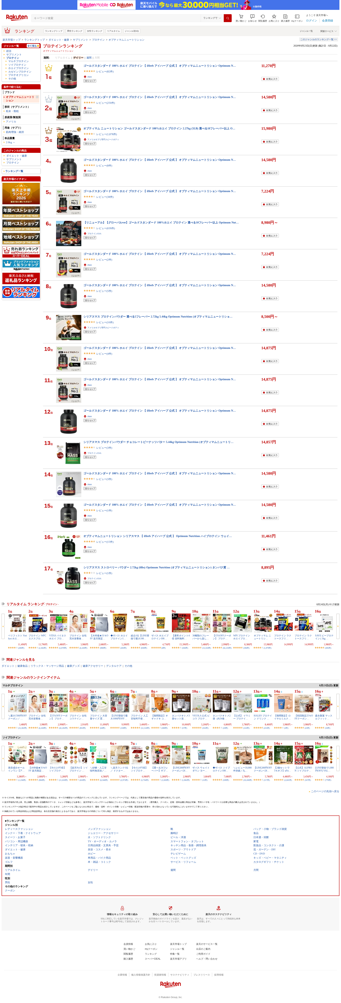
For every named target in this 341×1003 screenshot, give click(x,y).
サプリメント (80, 39)
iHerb (89, 77)
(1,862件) (186, 780)
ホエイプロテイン (18, 68)
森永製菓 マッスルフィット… (323, 717)
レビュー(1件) (104, 510)
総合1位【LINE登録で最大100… (140, 637)
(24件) (225, 728)
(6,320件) (83, 648)
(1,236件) (22, 780)
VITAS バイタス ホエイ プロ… (57, 637)
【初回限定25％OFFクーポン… (304, 717)
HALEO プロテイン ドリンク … (263, 717)
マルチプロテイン (18, 61)
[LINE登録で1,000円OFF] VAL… (324, 769)
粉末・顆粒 (12, 111)
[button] (252, 18)
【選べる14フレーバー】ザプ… (159, 769)
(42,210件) (227, 648)
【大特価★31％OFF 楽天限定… (99, 637)
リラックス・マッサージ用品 (47, 665)
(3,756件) (145, 780)
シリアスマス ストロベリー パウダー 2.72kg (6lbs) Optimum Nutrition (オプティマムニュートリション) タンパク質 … (156, 567)
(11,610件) (63, 780)
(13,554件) (206, 648)
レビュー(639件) (105, 228)
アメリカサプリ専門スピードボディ (103, 139)
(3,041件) (288, 780)
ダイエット (8, 665)
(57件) (184, 728)
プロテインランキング (62, 46)
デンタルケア (114, 665)
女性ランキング (94, 31)
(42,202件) (63, 728)
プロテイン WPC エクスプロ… (37, 637)
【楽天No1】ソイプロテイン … (78, 769)
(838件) (144, 648)
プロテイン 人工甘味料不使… (139, 717)
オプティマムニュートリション (126, 39)
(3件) (286, 728)
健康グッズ (73, 665)
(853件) (83, 728)
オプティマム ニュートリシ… (262, 637)
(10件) (327, 728)
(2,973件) (124, 780)
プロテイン (98, 39)
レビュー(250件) (105, 102)
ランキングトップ (53, 31)
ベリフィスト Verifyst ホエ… (17, 637)
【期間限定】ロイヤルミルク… (282, 717)
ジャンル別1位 (132, 31)
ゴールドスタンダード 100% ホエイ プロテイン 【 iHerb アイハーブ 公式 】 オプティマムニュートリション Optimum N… (159, 65)
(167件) (308, 780)
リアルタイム (113, 31)
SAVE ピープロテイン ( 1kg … (324, 637)
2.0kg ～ (10, 142)
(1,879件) (267, 648)
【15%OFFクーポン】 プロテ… (222, 637)
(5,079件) (63, 648)
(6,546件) (104, 780)
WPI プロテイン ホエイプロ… (241, 637)
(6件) (163, 648)
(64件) (102, 728)
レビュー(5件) (104, 291)
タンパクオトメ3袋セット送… (181, 717)
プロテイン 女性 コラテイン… (78, 717)
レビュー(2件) (104, 259)
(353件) (205, 728)
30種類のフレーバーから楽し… (200, 637)
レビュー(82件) (104, 71)
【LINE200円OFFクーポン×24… (181, 769)
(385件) (328, 648)
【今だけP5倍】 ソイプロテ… (57, 769)
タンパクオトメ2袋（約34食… (221, 717)
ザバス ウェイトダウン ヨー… (201, 769)
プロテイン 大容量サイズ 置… (98, 717)
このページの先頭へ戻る (325, 791)
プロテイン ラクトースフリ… (282, 637)
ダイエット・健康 (59, 39)
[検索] (228, 18)
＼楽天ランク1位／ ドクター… (119, 769)
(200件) (21, 648)
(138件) (123, 728)
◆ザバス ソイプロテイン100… (221, 769)
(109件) (226, 780)
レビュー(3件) (104, 447)
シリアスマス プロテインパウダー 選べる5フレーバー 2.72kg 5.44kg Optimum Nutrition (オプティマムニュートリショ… (157, 316)
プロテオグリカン (18, 75)
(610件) (83, 780)
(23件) (307, 728)
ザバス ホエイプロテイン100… (160, 637)
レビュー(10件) (104, 322)
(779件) (328, 780)
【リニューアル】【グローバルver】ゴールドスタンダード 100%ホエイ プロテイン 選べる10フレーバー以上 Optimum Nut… (161, 222)
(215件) (267, 728)
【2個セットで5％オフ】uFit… (282, 769)
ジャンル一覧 (306, 31)
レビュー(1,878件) (106, 134)
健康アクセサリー (93, 665)
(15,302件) (22, 728)
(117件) (267, 780)
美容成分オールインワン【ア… (16, 769)
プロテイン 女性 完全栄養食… (78, 637)
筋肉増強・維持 (15, 132)
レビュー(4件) (104, 353)
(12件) (204, 780)
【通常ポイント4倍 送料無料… (181, 637)
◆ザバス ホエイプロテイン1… (119, 637)
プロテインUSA (94, 234)
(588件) (164, 728)
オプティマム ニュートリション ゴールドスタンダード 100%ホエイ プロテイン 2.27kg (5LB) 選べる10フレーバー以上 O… (159, 128)
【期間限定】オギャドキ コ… (159, 717)
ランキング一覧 (14, 171)
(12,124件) (145, 728)
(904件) (42, 780)
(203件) (123, 648)
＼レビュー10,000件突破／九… (242, 769)
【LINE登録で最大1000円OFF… (119, 717)
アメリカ (11, 121)
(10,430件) (247, 780)
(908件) (103, 648)
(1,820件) (165, 780)
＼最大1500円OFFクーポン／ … (17, 717)
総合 (8, 50)
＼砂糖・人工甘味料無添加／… (98, 769)
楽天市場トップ (12, 39)
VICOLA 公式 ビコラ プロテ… (201, 717)
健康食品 (22, 665)
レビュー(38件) (104, 196)
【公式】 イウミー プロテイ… (241, 717)
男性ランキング (74, 31)
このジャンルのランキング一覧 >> (318, 39)
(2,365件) (42, 648)
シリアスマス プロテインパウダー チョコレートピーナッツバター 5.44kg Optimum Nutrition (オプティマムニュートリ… (158, 442)
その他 (12, 78)
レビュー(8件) (104, 165)
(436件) (185, 648)
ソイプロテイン (17, 64)
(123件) (246, 728)
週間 (89, 57)
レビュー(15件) (104, 541)
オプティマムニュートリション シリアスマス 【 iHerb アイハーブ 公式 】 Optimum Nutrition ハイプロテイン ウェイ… (157, 536)
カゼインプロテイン (19, 71)
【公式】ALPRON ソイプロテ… (303, 769)
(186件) (246, 648)
